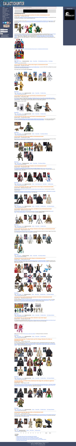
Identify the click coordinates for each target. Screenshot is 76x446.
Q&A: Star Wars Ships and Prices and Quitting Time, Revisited (26, 436)
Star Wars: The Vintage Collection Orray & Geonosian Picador (33, 119)
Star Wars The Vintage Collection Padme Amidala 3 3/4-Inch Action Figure (37, 343)
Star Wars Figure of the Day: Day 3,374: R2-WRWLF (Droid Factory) (27, 437)
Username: (2, 28)
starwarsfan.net (42, 444)
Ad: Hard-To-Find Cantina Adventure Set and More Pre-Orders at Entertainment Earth (33, 297)
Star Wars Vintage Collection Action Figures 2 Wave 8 (24, 231)
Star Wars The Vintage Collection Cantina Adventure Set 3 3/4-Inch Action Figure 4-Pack (36, 299)
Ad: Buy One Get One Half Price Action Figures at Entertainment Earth (29, 258)
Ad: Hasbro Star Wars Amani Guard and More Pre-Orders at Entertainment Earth (32, 15)
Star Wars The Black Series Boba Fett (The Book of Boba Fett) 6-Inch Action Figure (34, 384)
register (19, 62)
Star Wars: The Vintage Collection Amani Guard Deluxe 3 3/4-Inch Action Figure (33, 17)
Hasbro (33, 113)
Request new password (5, 36)
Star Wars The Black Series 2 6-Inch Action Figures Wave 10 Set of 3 (27, 211)
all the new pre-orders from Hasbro (29, 333)
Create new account (4, 35)
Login (16, 62)
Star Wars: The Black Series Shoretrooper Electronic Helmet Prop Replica (35, 415)
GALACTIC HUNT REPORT (5, 16)
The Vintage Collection (44, 133)
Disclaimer (40, 443)
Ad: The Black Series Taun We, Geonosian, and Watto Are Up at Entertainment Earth (33, 208)
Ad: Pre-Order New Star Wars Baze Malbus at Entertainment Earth (28, 136)
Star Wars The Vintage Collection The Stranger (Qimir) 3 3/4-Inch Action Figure (33, 191)
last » (50, 432)
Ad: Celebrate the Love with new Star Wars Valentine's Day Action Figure (30, 317)
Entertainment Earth (28, 113)
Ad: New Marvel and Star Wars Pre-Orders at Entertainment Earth (28, 412)
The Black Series (43, 113)
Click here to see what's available (43, 261)
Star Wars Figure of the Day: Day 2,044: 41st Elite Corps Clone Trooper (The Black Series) (31, 439)
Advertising (36, 443)
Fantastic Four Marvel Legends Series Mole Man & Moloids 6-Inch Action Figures (40, 20)
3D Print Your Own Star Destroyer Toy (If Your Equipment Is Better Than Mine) (29, 438)
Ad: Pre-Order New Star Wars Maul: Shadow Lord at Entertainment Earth (30, 165)
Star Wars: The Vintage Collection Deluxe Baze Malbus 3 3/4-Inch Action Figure (29, 138)
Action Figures (19, 113)
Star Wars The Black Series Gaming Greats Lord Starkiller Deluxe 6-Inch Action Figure (30, 189)
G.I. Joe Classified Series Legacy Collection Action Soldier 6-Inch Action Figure (30, 118)
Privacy (44, 443)
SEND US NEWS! (5, 8)
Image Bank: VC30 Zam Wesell (21, 440)
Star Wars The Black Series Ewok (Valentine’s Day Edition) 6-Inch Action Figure (42, 320)
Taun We (51, 211)
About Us (32, 443)
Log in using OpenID (5, 34)
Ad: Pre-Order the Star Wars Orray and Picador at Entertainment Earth (29, 116)
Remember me (3, 32)
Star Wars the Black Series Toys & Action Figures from (29, 168)
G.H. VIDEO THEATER (6, 14)
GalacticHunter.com (38, 442)
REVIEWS (4, 12)
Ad (22, 294)
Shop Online (37, 113)
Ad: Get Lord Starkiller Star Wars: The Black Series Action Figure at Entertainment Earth (33, 186)
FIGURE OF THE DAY (6, 17)
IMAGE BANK (5, 9)
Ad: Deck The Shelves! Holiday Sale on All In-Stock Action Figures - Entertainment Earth (29, 260)
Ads (23, 113)
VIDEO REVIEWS (5, 13)
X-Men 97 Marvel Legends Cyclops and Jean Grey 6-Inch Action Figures (34, 300)
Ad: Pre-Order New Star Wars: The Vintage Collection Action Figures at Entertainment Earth (34, 228)
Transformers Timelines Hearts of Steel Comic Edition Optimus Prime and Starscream (35, 300)
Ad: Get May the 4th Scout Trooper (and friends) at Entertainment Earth (30, 95)
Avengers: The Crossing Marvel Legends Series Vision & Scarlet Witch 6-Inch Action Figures (33, 21)
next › (46, 432)
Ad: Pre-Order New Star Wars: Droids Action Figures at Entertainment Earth (31, 64)
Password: (2, 30)
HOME (4, 7)
